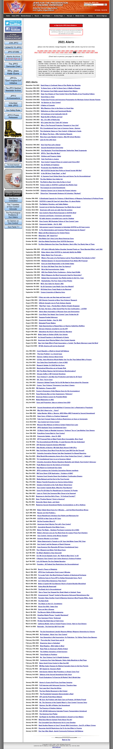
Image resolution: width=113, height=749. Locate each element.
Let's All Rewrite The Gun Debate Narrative (51, 561)
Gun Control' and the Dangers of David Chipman (53, 544)
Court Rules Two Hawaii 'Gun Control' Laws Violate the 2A (58, 314)
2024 (87, 52)
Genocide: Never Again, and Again (47, 502)
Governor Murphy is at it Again (47, 538)
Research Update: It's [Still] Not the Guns (51, 365)
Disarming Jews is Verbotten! (50, 643)
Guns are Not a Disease (46, 609)
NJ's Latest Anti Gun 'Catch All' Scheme (54, 122)
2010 (88, 51)
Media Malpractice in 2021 (45, 399)
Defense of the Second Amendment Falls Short (56, 674)
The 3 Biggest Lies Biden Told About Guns (51, 550)
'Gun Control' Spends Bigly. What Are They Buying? (54, 488)
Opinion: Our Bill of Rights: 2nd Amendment (54, 705)
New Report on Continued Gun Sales (49, 467)
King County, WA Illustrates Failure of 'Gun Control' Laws (58, 221)
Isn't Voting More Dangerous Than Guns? (52, 581)
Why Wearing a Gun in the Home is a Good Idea (57, 108)
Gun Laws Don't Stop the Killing (50, 688)
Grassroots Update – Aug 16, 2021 (50, 320)
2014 (44, 52)
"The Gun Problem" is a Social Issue (49, 354)
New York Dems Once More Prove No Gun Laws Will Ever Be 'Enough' (60, 450)
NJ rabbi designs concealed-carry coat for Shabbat (56, 218)
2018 (61, 52)
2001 (50, 51)
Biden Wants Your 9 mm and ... (52, 255)
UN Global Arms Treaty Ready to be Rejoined (56, 289)
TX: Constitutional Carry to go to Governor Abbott (54, 459)
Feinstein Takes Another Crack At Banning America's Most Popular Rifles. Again (65, 598)
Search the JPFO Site (91, 3)
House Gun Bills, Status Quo (48, 606)
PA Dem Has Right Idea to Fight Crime (51, 621)
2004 (63, 51)
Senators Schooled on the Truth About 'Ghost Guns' (54, 485)
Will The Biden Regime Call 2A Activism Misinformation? (56, 371)
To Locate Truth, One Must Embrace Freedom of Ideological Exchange (62, 575)
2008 (80, 51)
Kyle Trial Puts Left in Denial (50, 145)
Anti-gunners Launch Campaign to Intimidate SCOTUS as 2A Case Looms (64, 227)
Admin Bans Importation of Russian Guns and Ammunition (59, 311)
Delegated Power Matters (47, 323)
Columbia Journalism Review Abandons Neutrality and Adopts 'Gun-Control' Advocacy (66, 462)
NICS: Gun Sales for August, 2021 (52, 283)
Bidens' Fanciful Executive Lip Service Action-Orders (55, 482)
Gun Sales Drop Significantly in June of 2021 (52, 362)
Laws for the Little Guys (48, 140)
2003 (58, 51)
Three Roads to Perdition (48, 654)
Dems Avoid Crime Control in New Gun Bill (54, 663)
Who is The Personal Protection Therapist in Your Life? (60, 125)
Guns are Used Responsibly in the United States (57, 263)
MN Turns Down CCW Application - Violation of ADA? (55, 473)
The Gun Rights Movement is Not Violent (53, 691)
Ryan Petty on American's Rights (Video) (54, 649)
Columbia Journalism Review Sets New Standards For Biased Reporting (61, 453)
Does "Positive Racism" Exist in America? (50, 499)
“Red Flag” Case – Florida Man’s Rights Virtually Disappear (59, 306)
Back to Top (66, 740)
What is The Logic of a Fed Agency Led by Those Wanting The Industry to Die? (68, 258)
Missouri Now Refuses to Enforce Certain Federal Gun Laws (57, 425)
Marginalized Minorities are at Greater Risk (51, 368)
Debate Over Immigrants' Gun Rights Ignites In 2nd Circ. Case (62, 278)
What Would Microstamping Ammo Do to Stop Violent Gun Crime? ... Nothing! (63, 456)
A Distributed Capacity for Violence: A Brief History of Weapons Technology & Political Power (71, 198)
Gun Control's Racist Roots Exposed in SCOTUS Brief (57, 213)
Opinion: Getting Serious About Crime (50, 357)
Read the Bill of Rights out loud (51, 117)
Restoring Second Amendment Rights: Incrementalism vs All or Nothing (60, 505)
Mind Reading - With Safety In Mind (52, 646)
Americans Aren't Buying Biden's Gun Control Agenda (56, 340)
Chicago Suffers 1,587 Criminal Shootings (51, 374)
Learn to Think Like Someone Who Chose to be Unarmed (56, 493)
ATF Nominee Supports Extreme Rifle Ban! (51, 445)
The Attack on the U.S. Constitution (50, 604)
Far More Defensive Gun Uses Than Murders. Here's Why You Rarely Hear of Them (67, 244)
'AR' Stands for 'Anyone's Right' (50, 669)
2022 (79, 52)
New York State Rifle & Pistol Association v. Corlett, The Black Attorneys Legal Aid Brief (68, 343)
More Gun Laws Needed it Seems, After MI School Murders (60, 137)
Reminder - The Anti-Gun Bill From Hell (50, 626)
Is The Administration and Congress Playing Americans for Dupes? (62, 230)
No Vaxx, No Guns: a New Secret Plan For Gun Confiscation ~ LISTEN (63, 309)
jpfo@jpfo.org (56, 747)
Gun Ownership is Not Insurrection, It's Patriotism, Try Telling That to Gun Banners (68, 637)
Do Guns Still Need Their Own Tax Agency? (56, 266)
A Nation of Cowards (48, 105)
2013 (40, 52)
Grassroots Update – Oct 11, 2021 (50, 224)
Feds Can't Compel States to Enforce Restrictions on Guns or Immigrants (62, 419)
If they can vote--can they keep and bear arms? (55, 297)
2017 (57, 52)
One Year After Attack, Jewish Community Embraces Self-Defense (61, 731)
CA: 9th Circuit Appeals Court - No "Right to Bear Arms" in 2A (58, 556)
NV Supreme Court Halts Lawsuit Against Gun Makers (59, 91)
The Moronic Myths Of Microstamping (50, 612)
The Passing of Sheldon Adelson (50, 708)
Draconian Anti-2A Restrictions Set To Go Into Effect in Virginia (60, 728)
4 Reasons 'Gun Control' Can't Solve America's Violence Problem (59, 558)
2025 (91, 52)
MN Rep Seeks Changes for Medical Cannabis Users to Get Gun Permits (63, 666)
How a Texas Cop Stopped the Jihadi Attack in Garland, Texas (60, 592)
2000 (45, 51)
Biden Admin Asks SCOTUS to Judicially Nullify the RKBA (61, 252)
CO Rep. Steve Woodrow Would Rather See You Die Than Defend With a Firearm (64, 359)
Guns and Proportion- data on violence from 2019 (53, 402)
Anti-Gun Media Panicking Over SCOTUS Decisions (56, 241)
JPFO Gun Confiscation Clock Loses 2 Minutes (54, 572)
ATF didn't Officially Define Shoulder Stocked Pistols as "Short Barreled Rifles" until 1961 (72, 249)
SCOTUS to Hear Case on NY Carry (49, 518)
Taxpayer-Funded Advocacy (48, 317)
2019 (66, 52)
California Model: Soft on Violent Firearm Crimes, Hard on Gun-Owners (62, 624)
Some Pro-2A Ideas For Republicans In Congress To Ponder (57, 490)
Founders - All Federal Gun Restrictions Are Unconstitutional (58, 564)
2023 (83, 52)
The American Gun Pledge (48, 714)
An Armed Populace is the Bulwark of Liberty (53, 337)
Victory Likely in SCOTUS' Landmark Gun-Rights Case (58, 185)
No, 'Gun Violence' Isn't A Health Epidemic (54, 657)
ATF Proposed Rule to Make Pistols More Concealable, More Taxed (60, 439)
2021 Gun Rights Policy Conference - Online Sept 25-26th (60, 272)
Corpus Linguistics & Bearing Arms (53, 292)
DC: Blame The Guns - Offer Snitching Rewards (56, 134)
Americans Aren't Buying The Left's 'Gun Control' (54, 524)
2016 (53, 52)
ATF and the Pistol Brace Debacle (50, 697)
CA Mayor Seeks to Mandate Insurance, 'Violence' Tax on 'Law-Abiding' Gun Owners (66, 430)
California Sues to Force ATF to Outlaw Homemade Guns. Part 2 (60, 578)
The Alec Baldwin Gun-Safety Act (51, 179)
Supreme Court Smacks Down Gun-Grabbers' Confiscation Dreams (59, 476)
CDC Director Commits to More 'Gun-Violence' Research (58, 300)
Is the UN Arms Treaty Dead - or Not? (53, 173)
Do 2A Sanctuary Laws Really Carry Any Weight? (57, 286)
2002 (54, 51)
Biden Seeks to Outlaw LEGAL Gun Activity (53, 334)
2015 (48, 52)
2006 (71, 51)
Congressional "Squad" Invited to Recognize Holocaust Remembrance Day (63, 595)
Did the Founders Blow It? (46, 521)
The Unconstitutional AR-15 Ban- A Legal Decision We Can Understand (61, 442)
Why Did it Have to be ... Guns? (48, 410)
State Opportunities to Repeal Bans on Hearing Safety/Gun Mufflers (62, 326)
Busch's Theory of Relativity (47, 569)
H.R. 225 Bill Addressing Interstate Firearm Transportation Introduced (63, 711)
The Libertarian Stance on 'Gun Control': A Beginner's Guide (60, 131)
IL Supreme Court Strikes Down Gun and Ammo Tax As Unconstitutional (65, 176)
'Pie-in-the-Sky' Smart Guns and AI (52, 640)
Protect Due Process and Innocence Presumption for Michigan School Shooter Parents (70, 99)
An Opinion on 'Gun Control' (51, 102)
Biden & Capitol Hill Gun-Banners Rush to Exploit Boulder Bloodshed (62, 583)
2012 (36, 52)
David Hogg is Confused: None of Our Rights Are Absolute (61, 85)
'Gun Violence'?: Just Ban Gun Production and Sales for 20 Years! (59, 377)
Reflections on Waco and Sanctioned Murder (56, 111)
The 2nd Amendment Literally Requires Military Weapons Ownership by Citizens (67, 631)
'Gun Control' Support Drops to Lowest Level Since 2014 (60, 162)
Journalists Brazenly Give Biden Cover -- (51, 527)
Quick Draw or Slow (47, 97)
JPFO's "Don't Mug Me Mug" (50, 153)
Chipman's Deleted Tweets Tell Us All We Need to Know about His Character (63, 382)
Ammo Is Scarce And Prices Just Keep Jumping (55, 682)
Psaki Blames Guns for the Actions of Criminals (53, 465)
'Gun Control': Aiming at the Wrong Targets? (52, 535)
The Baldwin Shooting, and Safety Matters (53, 204)
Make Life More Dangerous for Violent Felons (54, 233)
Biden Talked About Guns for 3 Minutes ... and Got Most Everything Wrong (62, 510)
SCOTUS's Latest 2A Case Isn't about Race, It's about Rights (59, 201)
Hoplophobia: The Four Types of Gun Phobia (56, 281)
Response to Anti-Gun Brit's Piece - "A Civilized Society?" (56, 496)
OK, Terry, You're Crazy (45, 379)
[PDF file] (13, 107)
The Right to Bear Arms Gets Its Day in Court (55, 182)
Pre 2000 (40, 51)
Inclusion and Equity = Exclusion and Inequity (55, 215)
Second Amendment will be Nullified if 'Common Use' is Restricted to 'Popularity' (65, 407)
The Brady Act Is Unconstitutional (49, 589)
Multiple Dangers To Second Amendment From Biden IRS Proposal (64, 261)
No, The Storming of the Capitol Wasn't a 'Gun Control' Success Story (63, 702)
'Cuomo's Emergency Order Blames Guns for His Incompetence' (58, 391)
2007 (76, 51)
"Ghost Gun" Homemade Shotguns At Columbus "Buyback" (60, 193)
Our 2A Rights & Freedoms (50, 165)
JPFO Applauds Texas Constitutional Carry (51, 427)
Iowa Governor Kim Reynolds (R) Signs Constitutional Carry (57, 547)
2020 (70, 52)
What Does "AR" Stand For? (48, 235)
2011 (93, 51)
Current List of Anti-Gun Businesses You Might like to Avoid (59, 207)
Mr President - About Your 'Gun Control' (53, 634)
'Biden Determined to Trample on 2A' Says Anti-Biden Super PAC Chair (61, 541)
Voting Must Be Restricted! (47, 586)
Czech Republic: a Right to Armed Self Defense (53, 351)
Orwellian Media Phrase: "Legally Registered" (53, 615)
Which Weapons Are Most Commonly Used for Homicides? (61, 275)
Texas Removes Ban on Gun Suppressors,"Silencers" (54, 394)
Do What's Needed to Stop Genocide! (49, 553)
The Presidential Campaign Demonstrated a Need (56, 694)
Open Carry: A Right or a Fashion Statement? (52, 416)
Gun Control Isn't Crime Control (48, 422)
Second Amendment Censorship (52, 147)
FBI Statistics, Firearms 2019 (46, 388)
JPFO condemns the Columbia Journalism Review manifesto (57, 470)
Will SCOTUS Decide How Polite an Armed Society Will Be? (61, 170)
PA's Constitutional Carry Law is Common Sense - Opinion (60, 128)
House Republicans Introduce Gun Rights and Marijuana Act (57, 515)
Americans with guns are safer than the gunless (56, 210)
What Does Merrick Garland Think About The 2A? (55, 719)
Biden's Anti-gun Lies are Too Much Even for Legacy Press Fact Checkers (62, 533)
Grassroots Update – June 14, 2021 (49, 436)
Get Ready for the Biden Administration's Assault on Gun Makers (61, 717)
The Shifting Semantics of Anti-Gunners (53, 651)
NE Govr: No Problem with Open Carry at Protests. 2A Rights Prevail (62, 699)
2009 (84, 51)
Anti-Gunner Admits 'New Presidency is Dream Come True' (59, 672)
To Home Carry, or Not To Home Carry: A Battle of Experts (60, 88)
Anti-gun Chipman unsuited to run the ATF (53, 329)
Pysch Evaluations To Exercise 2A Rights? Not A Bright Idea (59, 677)
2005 (67, 51)
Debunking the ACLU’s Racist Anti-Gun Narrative (55, 331)
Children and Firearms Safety (51, 156)
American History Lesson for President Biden (51, 397)
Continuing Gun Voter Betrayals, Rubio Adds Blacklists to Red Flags (63, 660)
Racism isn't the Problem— (46, 513)
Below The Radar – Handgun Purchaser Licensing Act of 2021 (58, 530)
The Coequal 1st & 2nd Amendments (52, 188)
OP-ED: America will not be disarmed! (51, 346)
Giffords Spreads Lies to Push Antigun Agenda (55, 303)
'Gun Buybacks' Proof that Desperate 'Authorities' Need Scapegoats (64, 150)
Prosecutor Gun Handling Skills (52, 167)
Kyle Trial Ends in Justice (50, 159)
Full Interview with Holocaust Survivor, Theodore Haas (58, 685)
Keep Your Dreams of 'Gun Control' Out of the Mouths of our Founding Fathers (68, 94)
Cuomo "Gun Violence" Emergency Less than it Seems (55, 385)
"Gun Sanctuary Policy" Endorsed (49, 618)
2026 (96, 52)
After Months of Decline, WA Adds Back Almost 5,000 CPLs (57, 447)
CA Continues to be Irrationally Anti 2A (54, 114)
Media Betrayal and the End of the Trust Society (53, 479)
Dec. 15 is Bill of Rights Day (50, 120)
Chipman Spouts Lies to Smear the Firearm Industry (58, 190)
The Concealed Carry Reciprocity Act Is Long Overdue (57, 722)
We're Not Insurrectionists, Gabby (52, 269)
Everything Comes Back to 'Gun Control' (51, 433)
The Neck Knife (43, 601)
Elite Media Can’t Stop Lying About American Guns (56, 238)
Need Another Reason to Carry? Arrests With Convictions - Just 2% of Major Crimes (67, 725)
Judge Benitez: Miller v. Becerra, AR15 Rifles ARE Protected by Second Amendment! (66, 413)
